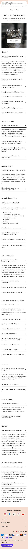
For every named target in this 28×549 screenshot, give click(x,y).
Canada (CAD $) (22, 531)
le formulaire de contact (11, 454)
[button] (14, 519)
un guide (13, 174)
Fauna (6, 540)
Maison (11, 10)
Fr (12, 531)
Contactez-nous (19, 71)
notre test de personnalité (17, 178)
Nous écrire (14, 41)
